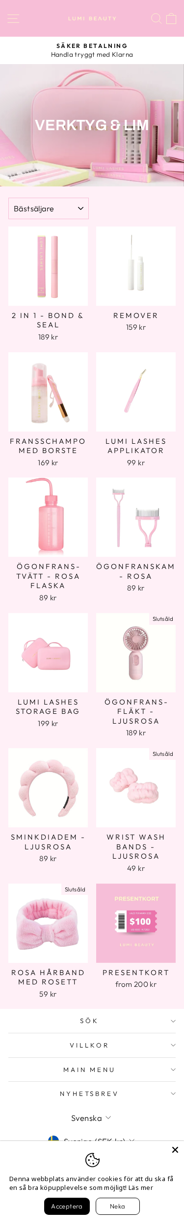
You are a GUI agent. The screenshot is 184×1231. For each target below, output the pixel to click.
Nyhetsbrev (90, 1093)
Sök (89, 1021)
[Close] (175, 1150)
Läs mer (141, 1187)
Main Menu (89, 1069)
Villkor (89, 1045)
